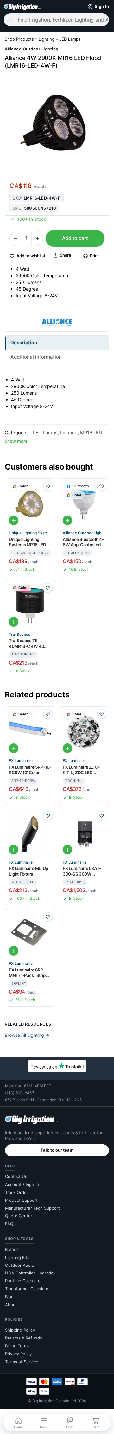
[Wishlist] (48, 486)
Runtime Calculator (23, 1280)
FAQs (10, 1223)
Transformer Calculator (27, 1288)
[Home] (22, 6)
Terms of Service (21, 1361)
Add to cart (75, 238)
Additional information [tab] (36, 357)
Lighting (46, 39)
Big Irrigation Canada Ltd (54, 1400)
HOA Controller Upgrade (29, 1272)
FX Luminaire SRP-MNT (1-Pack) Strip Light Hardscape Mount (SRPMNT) (27, 972)
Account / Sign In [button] (22, 1184)
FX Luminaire (21, 761)
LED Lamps (70, 39)
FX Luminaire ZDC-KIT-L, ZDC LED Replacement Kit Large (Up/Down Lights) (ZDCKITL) (81, 770)
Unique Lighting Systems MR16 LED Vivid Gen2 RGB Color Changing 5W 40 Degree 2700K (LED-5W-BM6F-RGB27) (30, 542)
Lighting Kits (17, 1257)
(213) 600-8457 (19, 1092)
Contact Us (16, 1176)
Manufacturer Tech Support (32, 1208)
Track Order (16, 1192)
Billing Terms (17, 1345)
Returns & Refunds (23, 1337)
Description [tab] (23, 342)
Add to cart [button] (13, 520)
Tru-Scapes (19, 634)
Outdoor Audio (19, 1265)
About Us (14, 1304)
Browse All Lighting (24, 1035)
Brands (12, 1249)
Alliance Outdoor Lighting (32, 48)
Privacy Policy (18, 1353)
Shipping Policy (20, 1329)
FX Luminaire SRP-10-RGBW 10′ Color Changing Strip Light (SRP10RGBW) (30, 770)
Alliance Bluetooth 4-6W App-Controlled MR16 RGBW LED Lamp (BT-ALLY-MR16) (83, 542)
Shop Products (19, 39)
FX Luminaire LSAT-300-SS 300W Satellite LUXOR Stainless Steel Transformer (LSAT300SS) (82, 871)
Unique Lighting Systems (30, 533)
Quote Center (18, 1215)
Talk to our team (57, 1150)
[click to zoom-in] (57, 124)
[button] (97, 7)
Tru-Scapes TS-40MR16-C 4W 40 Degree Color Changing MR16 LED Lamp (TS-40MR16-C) (28, 643)
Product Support (21, 1200)
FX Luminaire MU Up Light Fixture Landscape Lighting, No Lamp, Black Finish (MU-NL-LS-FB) (28, 871)
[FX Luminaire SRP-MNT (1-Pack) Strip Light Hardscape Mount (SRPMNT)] (30, 934)
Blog (9, 1296)
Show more (16, 441)
